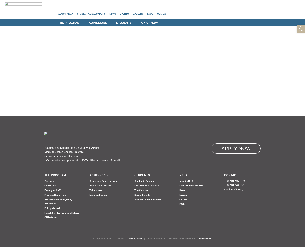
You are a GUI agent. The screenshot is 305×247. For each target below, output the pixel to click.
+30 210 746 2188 (234, 185)
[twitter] (231, 197)
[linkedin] (237, 197)
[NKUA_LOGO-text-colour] (23, 3)
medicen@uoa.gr (234, 189)
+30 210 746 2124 (234, 181)
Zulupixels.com (204, 238)
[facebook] (225, 197)
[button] (301, 29)
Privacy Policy (135, 238)
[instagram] (242, 197)
